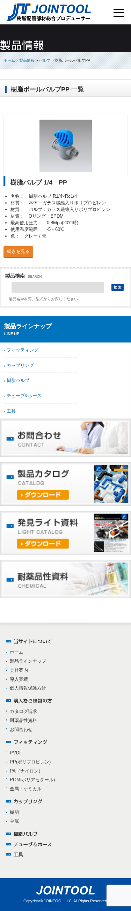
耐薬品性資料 (23, 720)
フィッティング (22, 350)
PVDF (16, 752)
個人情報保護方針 (28, 688)
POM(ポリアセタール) (32, 779)
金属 (14, 821)
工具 (11, 411)
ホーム (9, 60)
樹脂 (14, 812)
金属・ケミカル (26, 788)
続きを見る (18, 251)
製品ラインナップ (28, 661)
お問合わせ (21, 729)
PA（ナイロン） (26, 771)
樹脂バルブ (18, 380)
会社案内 (19, 670)
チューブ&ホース (24, 395)
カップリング (20, 365)
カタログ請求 (23, 711)
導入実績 (19, 679)
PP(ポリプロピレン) (30, 762)
